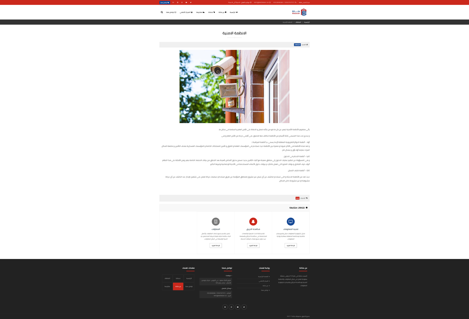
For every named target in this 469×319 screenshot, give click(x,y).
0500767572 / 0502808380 (284, 2)
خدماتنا (210, 12)
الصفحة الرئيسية (263, 276)
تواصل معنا (163, 2)
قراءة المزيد (291, 245)
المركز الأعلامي (185, 12)
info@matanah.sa (261, 2)
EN (173, 2)
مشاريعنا (199, 12)
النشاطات (298, 22)
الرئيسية (232, 12)
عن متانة (221, 12)
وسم (297, 198)
